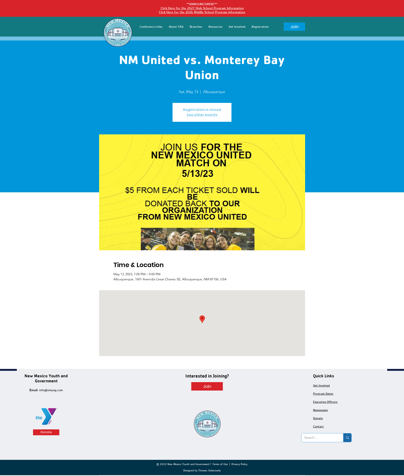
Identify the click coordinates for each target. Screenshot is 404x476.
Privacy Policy (239, 464)
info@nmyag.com (51, 390)
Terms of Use (220, 464)
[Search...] (347, 437)
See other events (202, 114)
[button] (151, 26)
